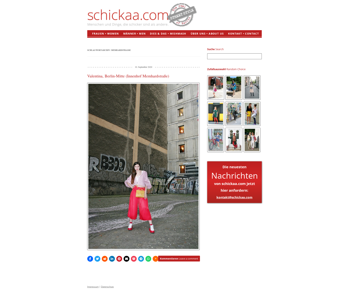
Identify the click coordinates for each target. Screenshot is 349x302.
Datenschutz (107, 286)
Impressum (93, 286)
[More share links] (156, 259)
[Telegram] (141, 259)
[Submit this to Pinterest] (119, 259)
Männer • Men (134, 33)
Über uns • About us (207, 33)
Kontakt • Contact (243, 33)
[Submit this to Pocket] (134, 259)
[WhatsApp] (148, 259)
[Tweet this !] (97, 259)
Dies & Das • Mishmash (168, 33)
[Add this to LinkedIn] (112, 259)
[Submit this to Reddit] (105, 259)
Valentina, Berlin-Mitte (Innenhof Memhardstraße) (128, 75)
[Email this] (126, 259)
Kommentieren (179, 258)
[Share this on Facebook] (90, 259)
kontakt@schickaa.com (234, 197)
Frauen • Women (105, 33)
